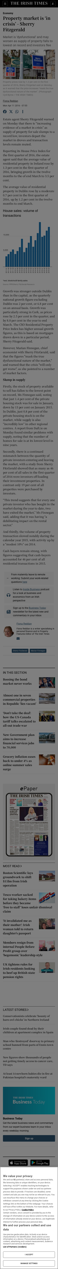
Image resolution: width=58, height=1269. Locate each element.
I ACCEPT (29, 1255)
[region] (29, 1218)
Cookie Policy (28, 1210)
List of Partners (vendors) (15, 1247)
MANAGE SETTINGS (29, 1263)
